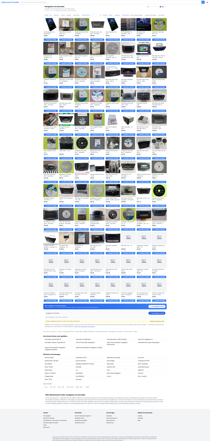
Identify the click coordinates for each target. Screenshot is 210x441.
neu (51, 15)
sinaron (60, 331)
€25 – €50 (52, 387)
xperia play (110, 364)
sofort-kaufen (76, 15)
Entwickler (109, 416)
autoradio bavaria (143, 367)
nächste (110, 15)
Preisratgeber (47, 416)
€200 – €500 (79, 387)
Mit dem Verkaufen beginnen (83, 416)
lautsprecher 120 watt (51, 361)
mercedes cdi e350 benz (83, 339)
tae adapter (48, 364)
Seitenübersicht (110, 420)
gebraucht (56, 15)
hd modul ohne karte (101, 331)
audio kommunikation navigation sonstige (89, 347)
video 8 (120, 331)
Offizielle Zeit (110, 422)
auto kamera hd (113, 331)
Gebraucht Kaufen (10, 2)
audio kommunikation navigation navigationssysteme (55, 348)
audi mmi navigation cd (145, 339)
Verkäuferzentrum (80, 422)
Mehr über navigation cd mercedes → (85, 326)
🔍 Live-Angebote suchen (157, 313)
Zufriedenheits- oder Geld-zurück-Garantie (55, 420)
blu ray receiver (128, 331)
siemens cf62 (111, 367)
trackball (78, 367)
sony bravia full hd (68, 331)
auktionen (68, 15)
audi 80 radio (78, 331)
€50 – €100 (61, 387)
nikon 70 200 (49, 367)
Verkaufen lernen (79, 418)
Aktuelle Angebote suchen (157, 321)
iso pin (109, 376)
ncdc (108, 370)
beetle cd (141, 370)
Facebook (140, 418)
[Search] (203, 2)
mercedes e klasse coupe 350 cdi (55, 342)
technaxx (78, 379)
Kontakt (140, 416)
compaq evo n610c (144, 361)
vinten (135, 331)
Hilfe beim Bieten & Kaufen (50, 422)
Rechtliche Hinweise (48, 418)
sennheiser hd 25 (81, 357)
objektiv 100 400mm (88, 331)
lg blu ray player (143, 364)
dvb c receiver (142, 376)
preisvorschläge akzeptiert (137, 15)
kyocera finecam (81, 361)
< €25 (45, 387)
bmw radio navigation (114, 373)
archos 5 (54, 331)
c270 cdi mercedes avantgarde (85, 342)
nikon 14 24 (48, 379)
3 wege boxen (49, 376)
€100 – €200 (70, 387)
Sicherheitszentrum (111, 418)
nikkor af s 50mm (50, 373)
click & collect (161, 15)
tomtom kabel (49, 357)
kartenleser (79, 373)
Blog (139, 420)
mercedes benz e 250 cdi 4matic (117, 339)
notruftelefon (80, 376)
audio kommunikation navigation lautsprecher (117, 343)
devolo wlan (48, 370)
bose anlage (110, 361)
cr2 (77, 370)
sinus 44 (140, 373)
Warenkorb (46, 427)
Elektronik (52, 10)
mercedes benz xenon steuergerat (148, 342)
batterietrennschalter (113, 357)
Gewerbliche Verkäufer (81, 420)
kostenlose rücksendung (150, 15)
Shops (45, 425)
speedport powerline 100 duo (85, 364)
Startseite (47, 10)
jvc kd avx (141, 357)
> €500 (87, 387)
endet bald (117, 15)
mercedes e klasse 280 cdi (53, 339)
